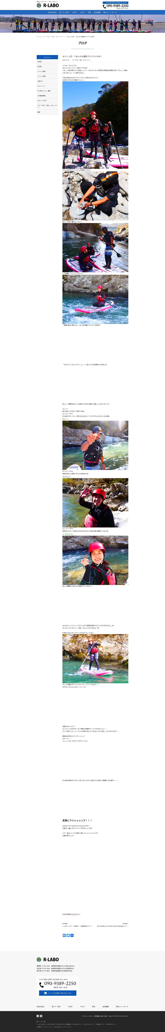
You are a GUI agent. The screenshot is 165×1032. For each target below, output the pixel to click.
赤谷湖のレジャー (100, 1024)
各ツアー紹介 (64, 12)
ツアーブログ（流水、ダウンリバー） (81, 60)
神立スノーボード (110, 12)
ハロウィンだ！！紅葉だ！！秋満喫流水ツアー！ (78, 926)
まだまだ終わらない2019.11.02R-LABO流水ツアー (112, 926)
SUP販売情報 (41, 96)
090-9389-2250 (117, 6)
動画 (38, 112)
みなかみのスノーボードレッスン (62, 1026)
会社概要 (97, 12)
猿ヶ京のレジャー (111, 1024)
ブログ (82, 12)
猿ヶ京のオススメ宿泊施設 (64, 1024)
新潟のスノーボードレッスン (45, 1026)
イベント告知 (41, 71)
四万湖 (39, 66)
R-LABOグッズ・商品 (44, 91)
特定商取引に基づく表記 (100, 1016)
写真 (89, 12)
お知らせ (40, 81)
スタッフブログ (42, 100)
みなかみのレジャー (77, 1024)
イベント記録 (41, 76)
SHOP (74, 12)
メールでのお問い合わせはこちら (59, 993)
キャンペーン (41, 86)
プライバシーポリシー (87, 1016)
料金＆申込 (52, 12)
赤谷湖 (39, 62)
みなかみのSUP (42, 1024)
